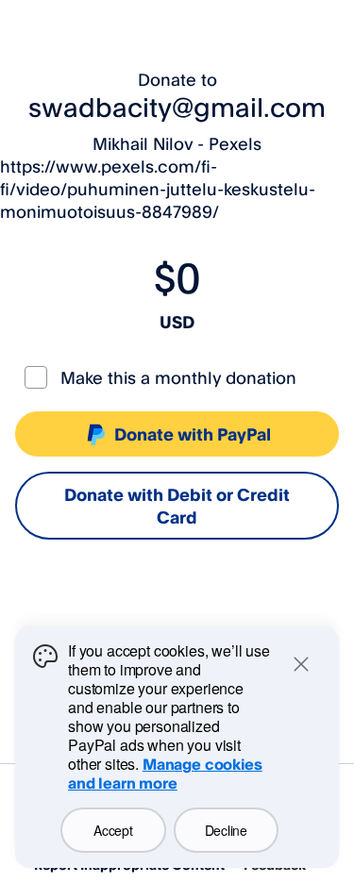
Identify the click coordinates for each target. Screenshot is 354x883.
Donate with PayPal (192, 434)
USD (177, 321)
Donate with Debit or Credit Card (177, 505)
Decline (226, 830)
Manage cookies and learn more (165, 773)
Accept (112, 830)
